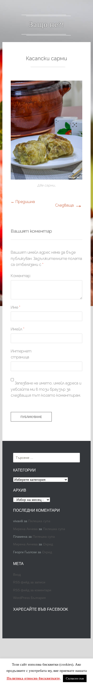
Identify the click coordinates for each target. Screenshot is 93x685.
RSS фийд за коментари (32, 590)
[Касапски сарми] (46, 178)
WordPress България (29, 598)
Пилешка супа (39, 521)
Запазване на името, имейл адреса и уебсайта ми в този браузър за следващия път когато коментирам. (46, 389)
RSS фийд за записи (29, 582)
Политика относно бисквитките (33, 678)
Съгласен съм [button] (75, 678)
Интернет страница (21, 354)
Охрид (48, 544)
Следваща (68, 205)
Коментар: (21, 276)
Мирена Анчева (25, 529)
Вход (17, 574)
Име (15, 307)
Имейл (17, 329)
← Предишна (23, 201)
